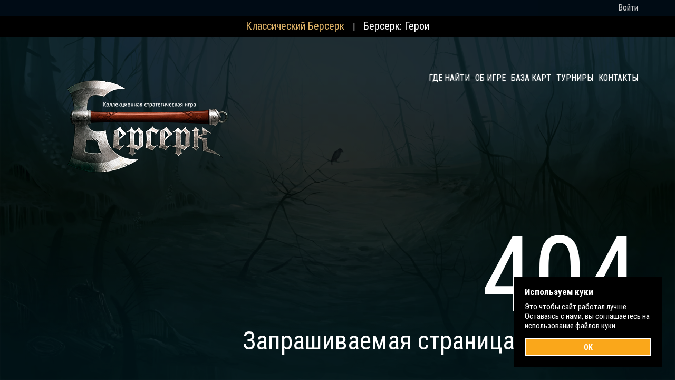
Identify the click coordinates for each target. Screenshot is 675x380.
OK (588, 347)
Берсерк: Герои (396, 26)
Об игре (490, 78)
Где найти (449, 78)
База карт (531, 78)
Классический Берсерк (295, 26)
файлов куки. (596, 325)
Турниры (574, 78)
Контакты (618, 78)
